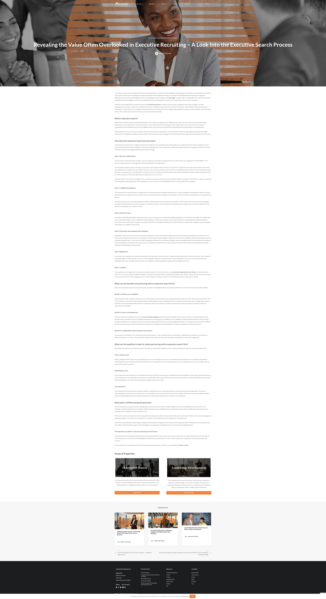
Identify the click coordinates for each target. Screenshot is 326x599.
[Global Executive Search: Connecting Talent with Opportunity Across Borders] (129, 521)
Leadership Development (189, 467)
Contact (168, 577)
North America (195, 572)
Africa (193, 579)
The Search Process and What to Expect (163, 38)
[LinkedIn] (116, 587)
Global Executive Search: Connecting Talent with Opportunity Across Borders (128, 533)
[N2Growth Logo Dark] (122, 4)
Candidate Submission (171, 572)
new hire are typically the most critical (184, 272)
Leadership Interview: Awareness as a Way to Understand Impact (196, 528)
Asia (193, 583)
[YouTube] (123, 587)
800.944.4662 (126, 584)
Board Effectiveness (146, 578)
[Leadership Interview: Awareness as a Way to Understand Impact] (196, 519)
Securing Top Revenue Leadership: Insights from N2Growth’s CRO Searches (161, 532)
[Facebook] (120, 587)
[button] (142, 4)
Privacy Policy (169, 581)
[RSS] (125, 587)
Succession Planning (146, 581)
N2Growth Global (165, 53)
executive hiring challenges (151, 317)
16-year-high (171, 98)
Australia (194, 581)
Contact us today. (183, 445)
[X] (118, 587)
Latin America (195, 575)
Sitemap (168, 583)
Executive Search (135, 467)
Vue (167, 586)
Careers (168, 575)
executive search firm (154, 104)
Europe (193, 577)
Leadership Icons (170, 579)
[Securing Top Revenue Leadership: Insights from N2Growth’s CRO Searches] (163, 520)
